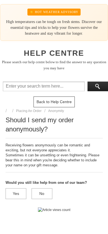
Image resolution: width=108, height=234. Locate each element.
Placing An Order (29, 111)
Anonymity (56, 111)
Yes (16, 193)
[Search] (98, 86)
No (41, 193)
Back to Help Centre (54, 102)
